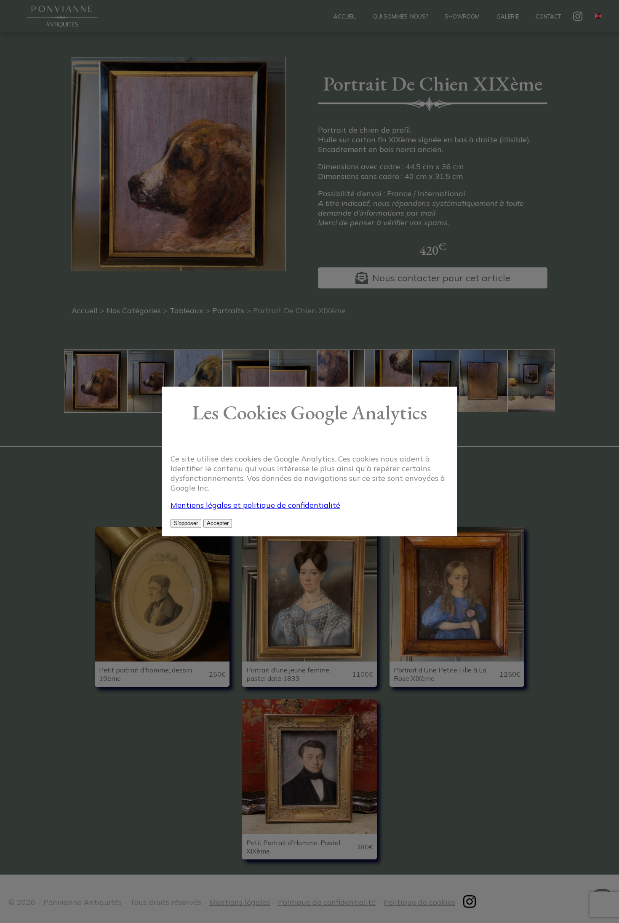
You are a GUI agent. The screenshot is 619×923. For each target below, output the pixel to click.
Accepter (218, 523)
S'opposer (186, 523)
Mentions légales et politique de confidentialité (255, 505)
